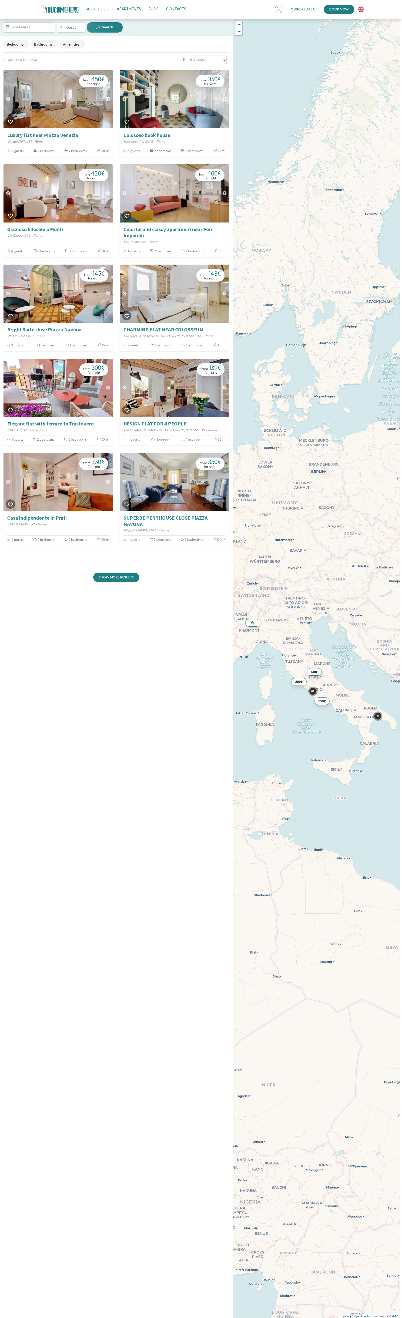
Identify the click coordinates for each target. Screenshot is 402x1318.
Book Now (339, 9)
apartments (129, 9)
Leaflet (345, 1316)
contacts (176, 9)
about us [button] (97, 9)
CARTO (394, 1316)
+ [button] (239, 25)
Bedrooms (15, 44)
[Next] (108, 99)
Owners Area (303, 9)
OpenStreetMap (363, 1316)
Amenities (71, 44)
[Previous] (8, 99)
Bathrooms (43, 44)
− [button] (239, 32)
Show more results (116, 577)
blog (153, 9)
